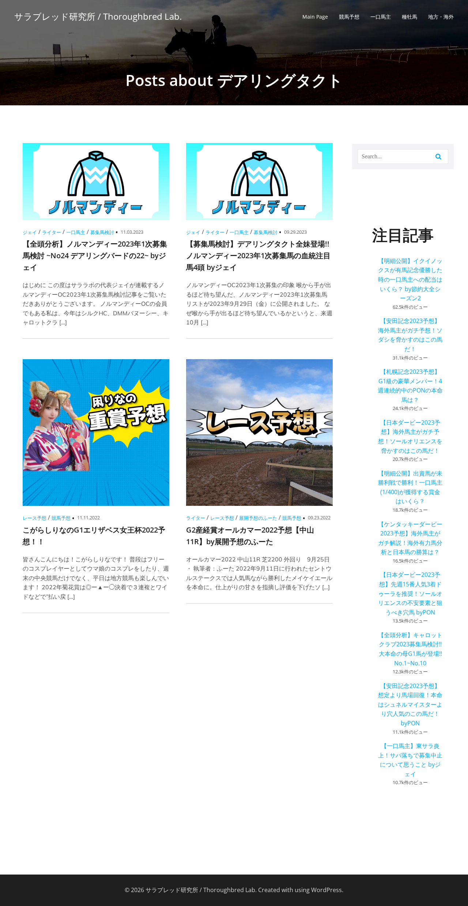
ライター (51, 232)
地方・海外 (441, 16)
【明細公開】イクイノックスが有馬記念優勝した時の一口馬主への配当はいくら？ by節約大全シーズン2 (410, 279)
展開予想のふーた (258, 518)
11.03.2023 (132, 232)
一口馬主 (380, 16)
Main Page (315, 16)
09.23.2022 (319, 517)
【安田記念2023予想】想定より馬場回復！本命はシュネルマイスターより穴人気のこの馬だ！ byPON (410, 704)
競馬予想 (349, 16)
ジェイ (30, 232)
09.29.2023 (295, 232)
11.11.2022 (88, 517)
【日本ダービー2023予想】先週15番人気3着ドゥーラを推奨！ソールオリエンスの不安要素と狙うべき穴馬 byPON (410, 593)
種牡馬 (409, 16)
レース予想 (34, 518)
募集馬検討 (102, 232)
